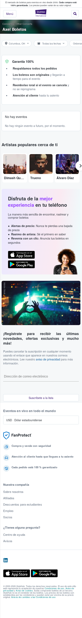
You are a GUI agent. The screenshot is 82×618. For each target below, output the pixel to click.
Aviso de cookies (24, 590)
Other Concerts (24, 23)
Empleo (8, 510)
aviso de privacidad (48, 359)
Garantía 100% (23, 61)
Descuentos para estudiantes (22, 504)
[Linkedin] (5, 560)
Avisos (7, 541)
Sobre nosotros (13, 491)
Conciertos (8, 23)
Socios (7, 517)
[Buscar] (75, 13)
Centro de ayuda (14, 534)
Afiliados (8, 498)
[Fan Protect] (17, 436)
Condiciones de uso (54, 588)
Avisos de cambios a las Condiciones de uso (33, 597)
